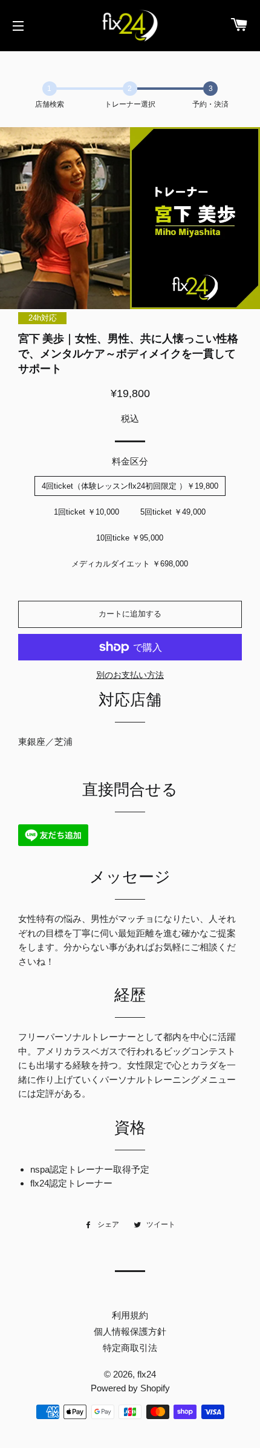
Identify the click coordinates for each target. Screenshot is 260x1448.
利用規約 (130, 1315)
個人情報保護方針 (130, 1331)
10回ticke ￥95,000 (129, 537)
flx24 (146, 1374)
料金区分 (130, 461)
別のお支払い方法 (130, 675)
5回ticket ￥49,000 (173, 511)
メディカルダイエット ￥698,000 (129, 563)
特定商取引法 (130, 1348)
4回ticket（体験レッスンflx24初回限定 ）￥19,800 (130, 486)
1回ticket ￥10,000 (86, 511)
